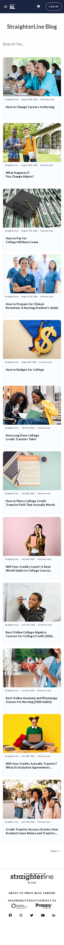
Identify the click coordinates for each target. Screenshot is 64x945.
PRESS (29, 893)
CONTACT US (47, 900)
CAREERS (49, 893)
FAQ (11, 900)
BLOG (38, 893)
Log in (53, 6)
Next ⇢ (55, 851)
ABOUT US (16, 893)
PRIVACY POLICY (25, 900)
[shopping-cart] (38, 6)
